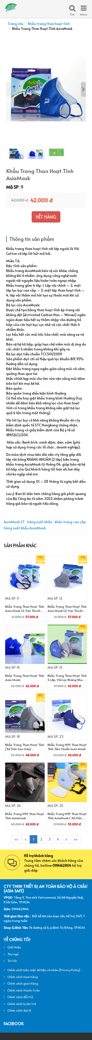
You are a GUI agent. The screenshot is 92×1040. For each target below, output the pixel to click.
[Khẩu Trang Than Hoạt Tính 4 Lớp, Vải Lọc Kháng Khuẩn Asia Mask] (67, 644)
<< (16, 839)
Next (83, 89)
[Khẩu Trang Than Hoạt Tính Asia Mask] (25, 644)
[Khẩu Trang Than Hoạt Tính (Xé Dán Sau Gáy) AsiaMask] (25, 713)
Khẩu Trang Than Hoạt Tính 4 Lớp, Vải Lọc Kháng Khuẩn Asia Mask (67, 679)
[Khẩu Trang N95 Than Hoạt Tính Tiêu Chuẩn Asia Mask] (67, 713)
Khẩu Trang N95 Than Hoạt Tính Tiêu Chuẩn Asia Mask (67, 747)
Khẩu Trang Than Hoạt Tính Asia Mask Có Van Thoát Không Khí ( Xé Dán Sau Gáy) (24, 612)
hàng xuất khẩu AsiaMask (25, 528)
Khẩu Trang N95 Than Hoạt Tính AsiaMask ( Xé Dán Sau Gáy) (67, 818)
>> (76, 839)
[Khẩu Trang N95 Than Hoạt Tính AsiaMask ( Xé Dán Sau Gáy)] (67, 782)
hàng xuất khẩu (39, 522)
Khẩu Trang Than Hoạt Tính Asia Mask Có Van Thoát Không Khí (67, 610)
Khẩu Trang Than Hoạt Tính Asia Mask (24, 677)
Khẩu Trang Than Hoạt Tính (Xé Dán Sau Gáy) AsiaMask (24, 749)
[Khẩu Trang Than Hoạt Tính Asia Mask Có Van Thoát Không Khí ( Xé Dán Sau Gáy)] (25, 575)
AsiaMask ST (14, 522)
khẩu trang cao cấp (70, 522)
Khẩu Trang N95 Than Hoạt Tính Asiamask (24, 816)
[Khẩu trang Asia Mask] (11, 7)
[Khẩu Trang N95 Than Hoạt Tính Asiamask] (25, 782)
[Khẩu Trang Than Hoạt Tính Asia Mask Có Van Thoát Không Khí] (67, 575)
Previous (8, 89)
